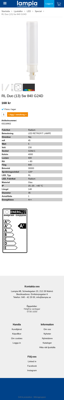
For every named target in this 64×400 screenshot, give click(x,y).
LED (29, 11)
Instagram (32, 370)
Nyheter (47, 334)
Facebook (32, 366)
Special (38, 11)
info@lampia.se (43, 297)
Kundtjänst (17, 329)
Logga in (49, 4)
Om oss (47, 329)
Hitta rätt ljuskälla (47, 347)
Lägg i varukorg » (17, 114)
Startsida (5, 11)
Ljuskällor (18, 11)
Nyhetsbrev (47, 338)
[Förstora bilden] (32, 50)
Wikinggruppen (39, 397)
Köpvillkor (16, 334)
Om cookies (16, 338)
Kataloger (47, 343)
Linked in (32, 361)
